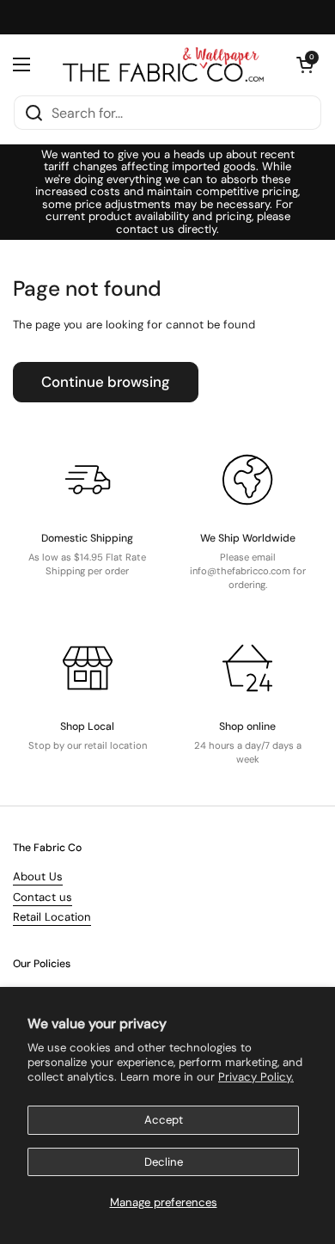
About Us (38, 876)
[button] (305, 64)
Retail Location (52, 917)
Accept (163, 1119)
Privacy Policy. (256, 1076)
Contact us (42, 897)
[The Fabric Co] (163, 64)
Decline (163, 1162)
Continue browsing (105, 381)
